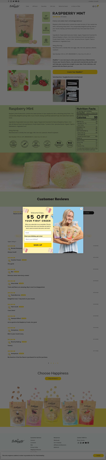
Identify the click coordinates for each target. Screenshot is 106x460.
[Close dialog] (81, 208)
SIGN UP (38, 245)
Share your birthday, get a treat (33, 236)
